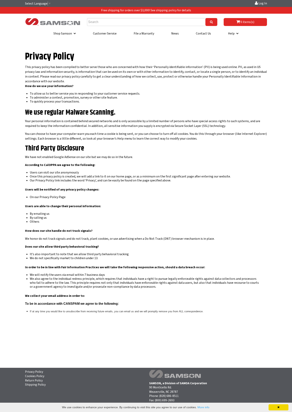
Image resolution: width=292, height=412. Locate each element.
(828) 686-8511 (169, 396)
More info (203, 407)
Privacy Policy (34, 372)
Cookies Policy (34, 376)
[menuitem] (64, 33)
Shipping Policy (35, 384)
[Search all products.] (211, 22)
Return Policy (34, 380)
